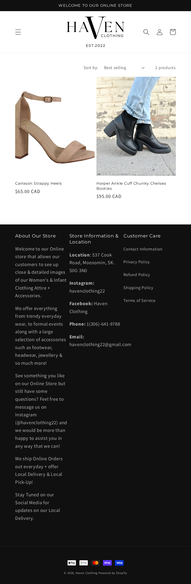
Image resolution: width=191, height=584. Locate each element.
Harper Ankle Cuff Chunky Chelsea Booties (131, 185)
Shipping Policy (138, 287)
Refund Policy (136, 274)
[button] (18, 32)
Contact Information (143, 249)
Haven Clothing (87, 573)
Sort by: (91, 67)
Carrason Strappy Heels (38, 183)
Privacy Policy (136, 261)
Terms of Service (139, 300)
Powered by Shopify (113, 573)
